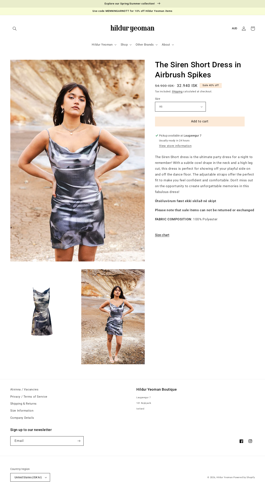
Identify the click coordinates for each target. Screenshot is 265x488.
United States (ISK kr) (28, 477)
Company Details (22, 418)
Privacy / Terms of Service (28, 396)
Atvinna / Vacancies (24, 389)
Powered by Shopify (244, 477)
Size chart (162, 235)
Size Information (22, 410)
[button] (14, 28)
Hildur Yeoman (225, 477)
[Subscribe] (78, 441)
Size (157, 98)
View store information (175, 146)
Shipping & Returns (23, 403)
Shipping (177, 91)
